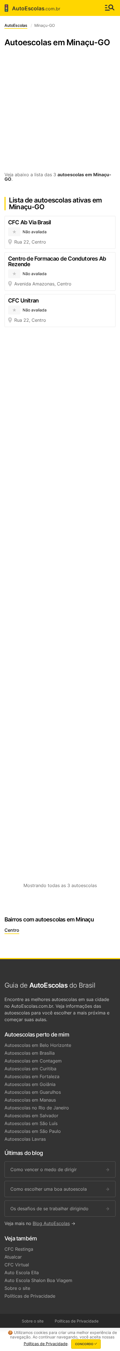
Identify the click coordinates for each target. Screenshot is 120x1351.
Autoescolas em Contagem (33, 1061)
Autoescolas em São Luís (30, 1123)
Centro (11, 930)
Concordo (84, 1344)
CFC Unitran (23, 300)
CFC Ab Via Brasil (29, 222)
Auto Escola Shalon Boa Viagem (38, 1280)
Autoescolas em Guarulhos (32, 1092)
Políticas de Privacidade (29, 1296)
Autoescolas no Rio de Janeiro (36, 1108)
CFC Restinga (18, 1249)
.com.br (31, 8)
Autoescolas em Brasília (29, 1053)
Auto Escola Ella (21, 1272)
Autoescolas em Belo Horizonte (37, 1045)
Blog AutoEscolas (51, 1223)
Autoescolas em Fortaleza (31, 1076)
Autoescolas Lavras (25, 1139)
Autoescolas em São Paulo (32, 1131)
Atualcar (13, 1257)
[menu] (110, 8)
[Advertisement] (60, 112)
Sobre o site (17, 1288)
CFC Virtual (16, 1264)
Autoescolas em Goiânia (30, 1084)
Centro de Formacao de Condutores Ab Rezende (57, 261)
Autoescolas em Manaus (30, 1100)
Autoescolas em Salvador (31, 1115)
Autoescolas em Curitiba (30, 1068)
